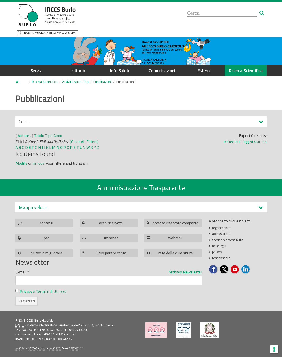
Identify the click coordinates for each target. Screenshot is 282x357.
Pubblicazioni (102, 81)
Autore (23, 136)
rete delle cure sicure (175, 253)
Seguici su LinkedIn (245, 269)
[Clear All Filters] (84, 142)
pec (46, 238)
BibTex (229, 141)
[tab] (141, 207)
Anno (57, 136)
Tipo (48, 136)
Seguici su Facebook (213, 269)
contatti (46, 223)
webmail (175, 238)
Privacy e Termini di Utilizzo (43, 291)
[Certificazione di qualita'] (183, 330)
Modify (21, 163)
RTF (237, 141)
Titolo (39, 136)
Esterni (203, 70)
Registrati (26, 301)
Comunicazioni (162, 70)
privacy (217, 251)
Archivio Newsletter (185, 272)
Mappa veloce (33, 207)
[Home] (47, 19)
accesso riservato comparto (175, 223)
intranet (111, 238)
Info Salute (120, 70)
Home (19, 81)
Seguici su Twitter (224, 269)
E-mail (22, 272)
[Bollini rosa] (156, 330)
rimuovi (39, 163)
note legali (219, 245)
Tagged (247, 141)
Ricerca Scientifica (246, 70)
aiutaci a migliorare (46, 253)
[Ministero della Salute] (209, 330)
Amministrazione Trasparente (141, 187)
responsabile (221, 257)
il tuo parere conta (111, 253)
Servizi (36, 70)
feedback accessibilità (227, 239)
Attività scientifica (75, 81)
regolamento (221, 227)
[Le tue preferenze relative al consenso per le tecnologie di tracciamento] (274, 349)
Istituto (78, 70)
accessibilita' (221, 233)
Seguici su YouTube (235, 269)
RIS (264, 141)
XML (257, 141)
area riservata (111, 223)
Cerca (24, 122)
